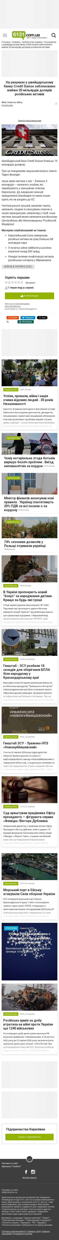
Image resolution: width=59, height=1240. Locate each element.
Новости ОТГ (27, 928)
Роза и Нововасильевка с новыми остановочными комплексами (29, 938)
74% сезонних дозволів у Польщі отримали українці (25, 544)
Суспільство (7, 105)
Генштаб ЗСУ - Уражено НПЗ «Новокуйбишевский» (25, 745)
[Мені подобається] (56, 103)
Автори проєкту (29, 1178)
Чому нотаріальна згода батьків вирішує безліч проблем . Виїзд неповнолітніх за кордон (29, 462)
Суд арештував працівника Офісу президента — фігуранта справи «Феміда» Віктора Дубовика (29, 817)
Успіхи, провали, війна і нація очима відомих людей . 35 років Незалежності (28, 400)
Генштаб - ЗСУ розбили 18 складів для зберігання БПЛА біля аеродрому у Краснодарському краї (26, 672)
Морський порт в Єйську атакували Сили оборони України (29, 892)
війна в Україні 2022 (18, 266)
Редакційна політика (22, 1234)
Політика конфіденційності (14, 1231)
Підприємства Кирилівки (25, 1129)
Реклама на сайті (10, 1163)
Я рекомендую (30, 295)
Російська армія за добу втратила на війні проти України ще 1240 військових (28, 1024)
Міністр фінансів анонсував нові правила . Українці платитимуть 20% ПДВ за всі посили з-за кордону (29, 504)
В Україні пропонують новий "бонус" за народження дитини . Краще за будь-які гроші (28, 596)
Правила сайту (34, 1231)
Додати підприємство (29, 1137)
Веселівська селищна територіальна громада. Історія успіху (28, 950)
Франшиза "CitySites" (11, 1166)
